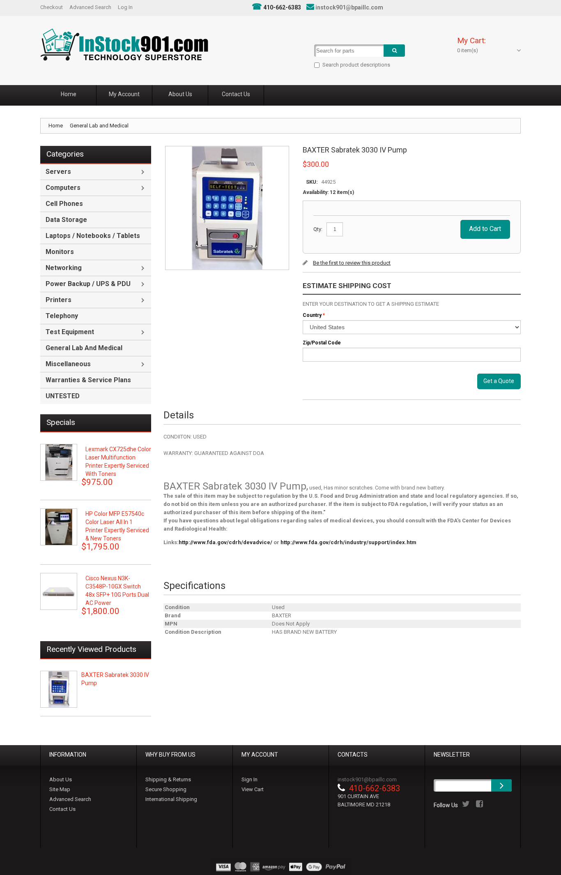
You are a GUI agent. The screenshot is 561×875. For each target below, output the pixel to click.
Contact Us (62, 809)
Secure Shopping (165, 789)
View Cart (252, 789)
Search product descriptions (356, 65)
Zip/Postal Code (322, 343)
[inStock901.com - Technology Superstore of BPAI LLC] (124, 44)
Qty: (317, 229)
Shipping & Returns (168, 779)
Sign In (249, 779)
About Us (60, 779)
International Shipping (171, 799)
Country (312, 315)
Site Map (59, 789)
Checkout (51, 7)
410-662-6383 (282, 7)
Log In (125, 7)
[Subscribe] (501, 785)
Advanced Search (90, 7)
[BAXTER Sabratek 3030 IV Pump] (58, 689)
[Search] (394, 50)
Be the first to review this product (352, 263)
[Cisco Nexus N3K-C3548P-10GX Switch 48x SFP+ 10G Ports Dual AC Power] (58, 591)
